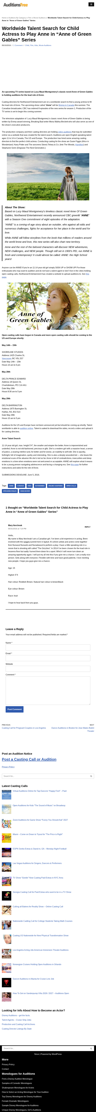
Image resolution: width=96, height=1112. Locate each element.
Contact (5, 1069)
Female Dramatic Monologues (15, 1101)
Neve (36, 1054)
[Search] (91, 776)
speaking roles (9, 491)
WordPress (57, 1054)
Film (29, 18)
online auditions (55, 486)
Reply (87, 527)
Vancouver (6, 358)
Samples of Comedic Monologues (17, 1083)
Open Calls (71, 486)
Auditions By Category (17, 18)
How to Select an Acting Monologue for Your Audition (25, 1092)
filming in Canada (66, 105)
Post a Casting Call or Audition (29, 759)
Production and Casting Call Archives (18, 1024)
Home (4, 18)
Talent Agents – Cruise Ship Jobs (16, 1020)
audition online (26, 428)
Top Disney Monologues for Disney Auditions (22, 1097)
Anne (11, 486)
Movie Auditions (39, 18)
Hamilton (79, 145)
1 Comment (18, 45)
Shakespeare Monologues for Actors (18, 1088)
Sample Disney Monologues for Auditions (20, 1105)
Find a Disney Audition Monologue (17, 1079)
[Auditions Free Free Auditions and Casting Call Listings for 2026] (15, 4)
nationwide (40, 486)
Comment (11, 675)
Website (9, 664)
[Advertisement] (48, 71)
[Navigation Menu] (91, 4)
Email (9, 653)
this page (75, 464)
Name (9, 643)
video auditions (65, 132)
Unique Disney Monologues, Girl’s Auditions (21, 1110)
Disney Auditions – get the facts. (16, 1015)
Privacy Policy (8, 767)
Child (27, 45)
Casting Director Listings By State (17, 1029)
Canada (20, 486)
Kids (36, 45)
